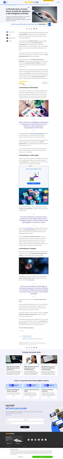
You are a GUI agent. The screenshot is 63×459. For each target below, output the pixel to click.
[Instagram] (29, 439)
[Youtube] (35, 439)
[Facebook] (42, 439)
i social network (29, 228)
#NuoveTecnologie (39, 338)
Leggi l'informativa (8, 414)
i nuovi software (31, 279)
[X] (46, 439)
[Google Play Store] (18, 443)
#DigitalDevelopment (25, 338)
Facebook (31, 29)
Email (36, 29)
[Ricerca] (57, 2)
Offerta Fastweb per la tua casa (49, 0)
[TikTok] (32, 439)
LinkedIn (26, 29)
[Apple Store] (9, 443)
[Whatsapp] (39, 439)
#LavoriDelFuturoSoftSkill (32, 338)
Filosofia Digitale (30, 327)
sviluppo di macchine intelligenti (36, 133)
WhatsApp (34, 29)
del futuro (29, 73)
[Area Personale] (59, 2)
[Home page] (31, 2)
